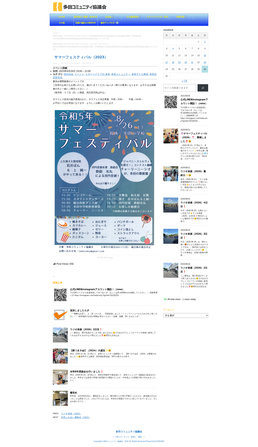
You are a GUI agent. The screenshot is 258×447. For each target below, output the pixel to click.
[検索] (203, 88)
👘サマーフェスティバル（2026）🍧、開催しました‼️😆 (194, 137)
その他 (62, 23)
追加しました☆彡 (79, 310)
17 (166, 62)
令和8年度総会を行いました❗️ (86, 371)
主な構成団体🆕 (133, 17)
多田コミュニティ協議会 (129, 431)
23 (205, 62)
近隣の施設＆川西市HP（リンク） (85, 24)
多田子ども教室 (140, 74)
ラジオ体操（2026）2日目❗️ (86, 329)
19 (179, 62)
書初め (73, 392)
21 (192, 62)
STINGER (160, 441)
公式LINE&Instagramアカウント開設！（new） (97, 289)
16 (205, 55)
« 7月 (184, 81)
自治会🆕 (109, 17)
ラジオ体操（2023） (71, 413)
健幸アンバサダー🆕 (110, 23)
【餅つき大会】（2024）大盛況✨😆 (90, 350)
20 (186, 62)
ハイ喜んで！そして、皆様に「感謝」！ (129, 437)
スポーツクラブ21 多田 (97, 74)
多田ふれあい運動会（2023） (75, 417)
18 (173, 62)
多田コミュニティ (120, 74)
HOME (62, 17)
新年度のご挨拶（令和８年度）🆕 (85, 18)
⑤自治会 (68, 74)
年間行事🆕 (181, 17)
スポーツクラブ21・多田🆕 (157, 18)
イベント (79, 74)
